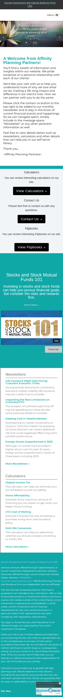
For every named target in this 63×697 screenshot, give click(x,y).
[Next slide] (59, 37)
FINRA (22, 577)
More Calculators (17, 546)
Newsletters (16, 374)
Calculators (15, 476)
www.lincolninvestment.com (17, 581)
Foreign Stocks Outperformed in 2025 (29, 441)
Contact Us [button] (30, 219)
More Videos (31, 305)
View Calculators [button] (30, 191)
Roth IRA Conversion (18, 528)
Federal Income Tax (18, 482)
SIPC (28, 577)
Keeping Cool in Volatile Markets (26, 418)
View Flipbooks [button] (30, 247)
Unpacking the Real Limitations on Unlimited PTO (28, 401)
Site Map (6, 691)
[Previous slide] (3, 37)
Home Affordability (18, 495)
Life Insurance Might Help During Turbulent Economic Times (26, 382)
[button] (53, 15)
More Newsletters (18, 463)
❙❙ (35, 42)
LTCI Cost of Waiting (18, 511)
